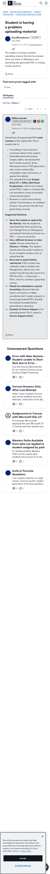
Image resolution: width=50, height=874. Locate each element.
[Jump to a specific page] (45, 109)
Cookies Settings (23, 866)
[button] (8, 39)
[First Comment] (42, 121)
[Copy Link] (13, 49)
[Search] (40, 3)
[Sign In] (45, 3)
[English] (15, 3)
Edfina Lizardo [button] (19, 118)
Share (9, 74)
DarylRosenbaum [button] (20, 37)
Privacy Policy (25, 851)
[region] (23, 853)
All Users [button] (7, 87)
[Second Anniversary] (35, 121)
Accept (23, 858)
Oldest (15, 103)
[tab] (8, 95)
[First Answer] (38, 121)
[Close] (42, 836)
